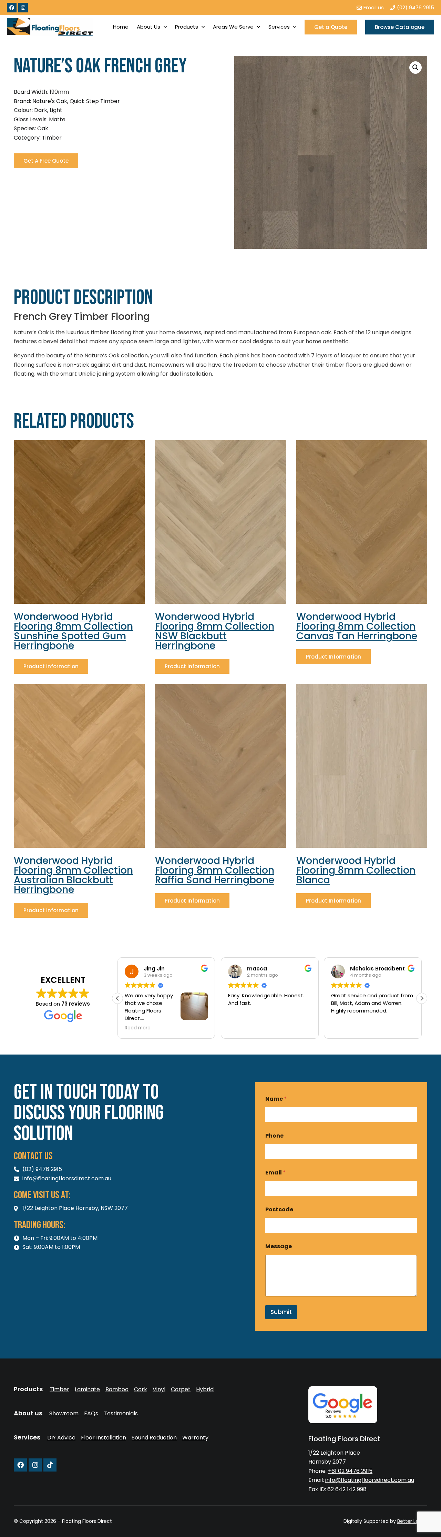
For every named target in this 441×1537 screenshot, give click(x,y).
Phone (274, 1135)
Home (121, 26)
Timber (59, 1389)
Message (278, 1246)
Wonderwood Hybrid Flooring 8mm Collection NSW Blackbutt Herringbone (214, 631)
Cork (140, 1389)
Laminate (87, 1389)
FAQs (91, 1413)
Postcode (279, 1209)
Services (279, 26)
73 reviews (75, 1003)
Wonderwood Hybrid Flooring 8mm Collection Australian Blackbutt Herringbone (73, 875)
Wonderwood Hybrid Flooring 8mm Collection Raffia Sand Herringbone (214, 870)
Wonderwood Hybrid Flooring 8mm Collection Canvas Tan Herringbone (356, 626)
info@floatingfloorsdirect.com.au (369, 1480)
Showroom (64, 1413)
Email (275, 1172)
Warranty (195, 1437)
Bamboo (117, 1389)
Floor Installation (103, 1437)
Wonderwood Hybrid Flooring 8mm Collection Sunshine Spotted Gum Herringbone (73, 631)
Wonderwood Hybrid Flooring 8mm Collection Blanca (356, 870)
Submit (281, 1312)
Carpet (181, 1389)
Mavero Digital (351, 1526)
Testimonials (121, 1413)
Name (276, 1099)
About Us (148, 26)
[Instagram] (23, 7)
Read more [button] (344, 1028)
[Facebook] (12, 7)
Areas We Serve (233, 26)
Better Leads (412, 1521)
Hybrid (205, 1389)
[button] (415, 67)
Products (186, 26)
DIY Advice (61, 1437)
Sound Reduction (154, 1437)
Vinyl (159, 1389)
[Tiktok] (50, 1465)
